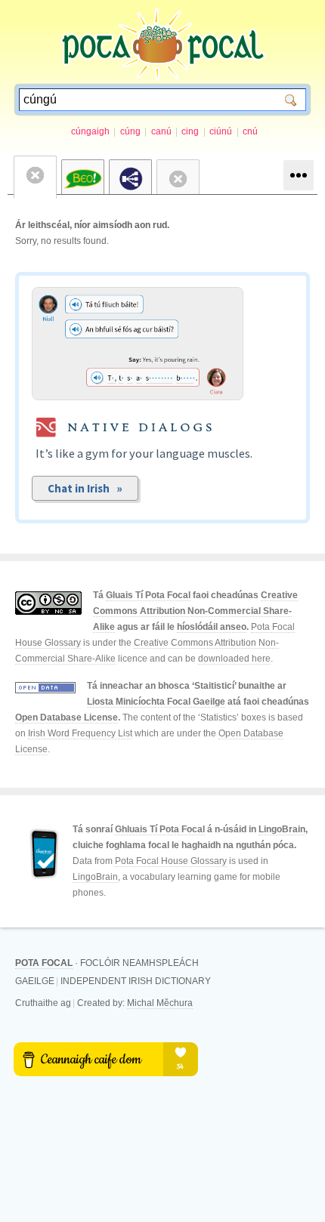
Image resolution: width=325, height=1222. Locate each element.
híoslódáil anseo (211, 627)
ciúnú (220, 131)
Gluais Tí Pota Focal (148, 595)
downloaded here (234, 658)
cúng (130, 131)
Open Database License (66, 717)
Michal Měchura (160, 1003)
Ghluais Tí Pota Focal (160, 829)
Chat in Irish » (85, 488)
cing (190, 131)
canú (161, 131)
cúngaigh (90, 131)
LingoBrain (281, 829)
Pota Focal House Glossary (171, 861)
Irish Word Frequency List (80, 733)
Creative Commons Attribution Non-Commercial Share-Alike (195, 611)
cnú (250, 131)
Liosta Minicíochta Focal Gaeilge (156, 701)
